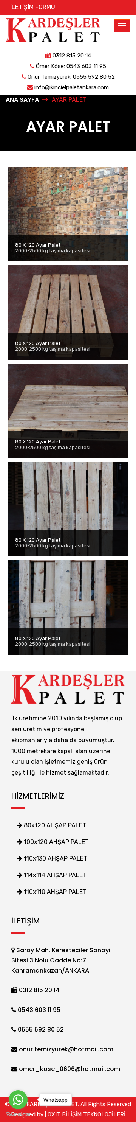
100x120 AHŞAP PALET (55, 841)
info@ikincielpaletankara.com (71, 87)
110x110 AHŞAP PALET (54, 891)
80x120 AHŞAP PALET (54, 825)
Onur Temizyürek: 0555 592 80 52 (70, 76)
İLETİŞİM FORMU (32, 7)
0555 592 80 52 (40, 1029)
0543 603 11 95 (38, 1009)
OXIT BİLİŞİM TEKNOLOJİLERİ (86, 1114)
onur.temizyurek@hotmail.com (65, 1049)
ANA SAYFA (22, 99)
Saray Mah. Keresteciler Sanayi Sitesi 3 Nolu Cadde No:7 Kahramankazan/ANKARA (60, 960)
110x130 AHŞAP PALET (54, 858)
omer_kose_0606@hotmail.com (68, 1069)
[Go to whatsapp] (18, 1099)
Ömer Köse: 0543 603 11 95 (70, 66)
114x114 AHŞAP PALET (54, 875)
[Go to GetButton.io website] (18, 1114)
